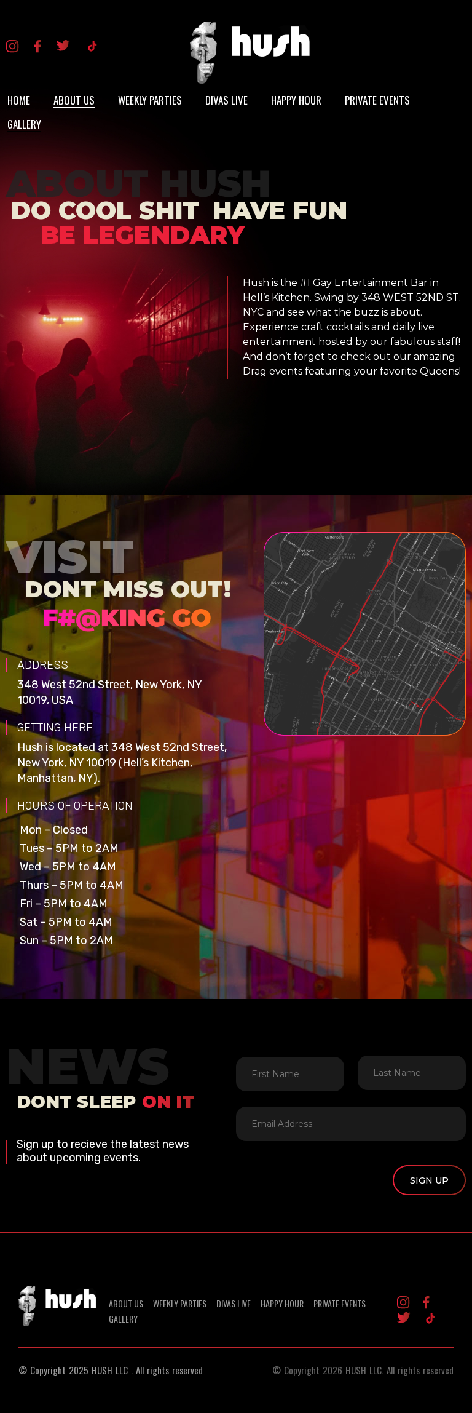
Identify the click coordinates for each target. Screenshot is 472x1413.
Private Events (377, 100)
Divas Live (226, 100)
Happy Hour (296, 100)
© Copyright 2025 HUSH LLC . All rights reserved (110, 1370)
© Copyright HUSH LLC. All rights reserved (363, 1370)
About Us (74, 100)
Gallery (24, 124)
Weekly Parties (150, 100)
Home (18, 100)
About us (126, 1303)
